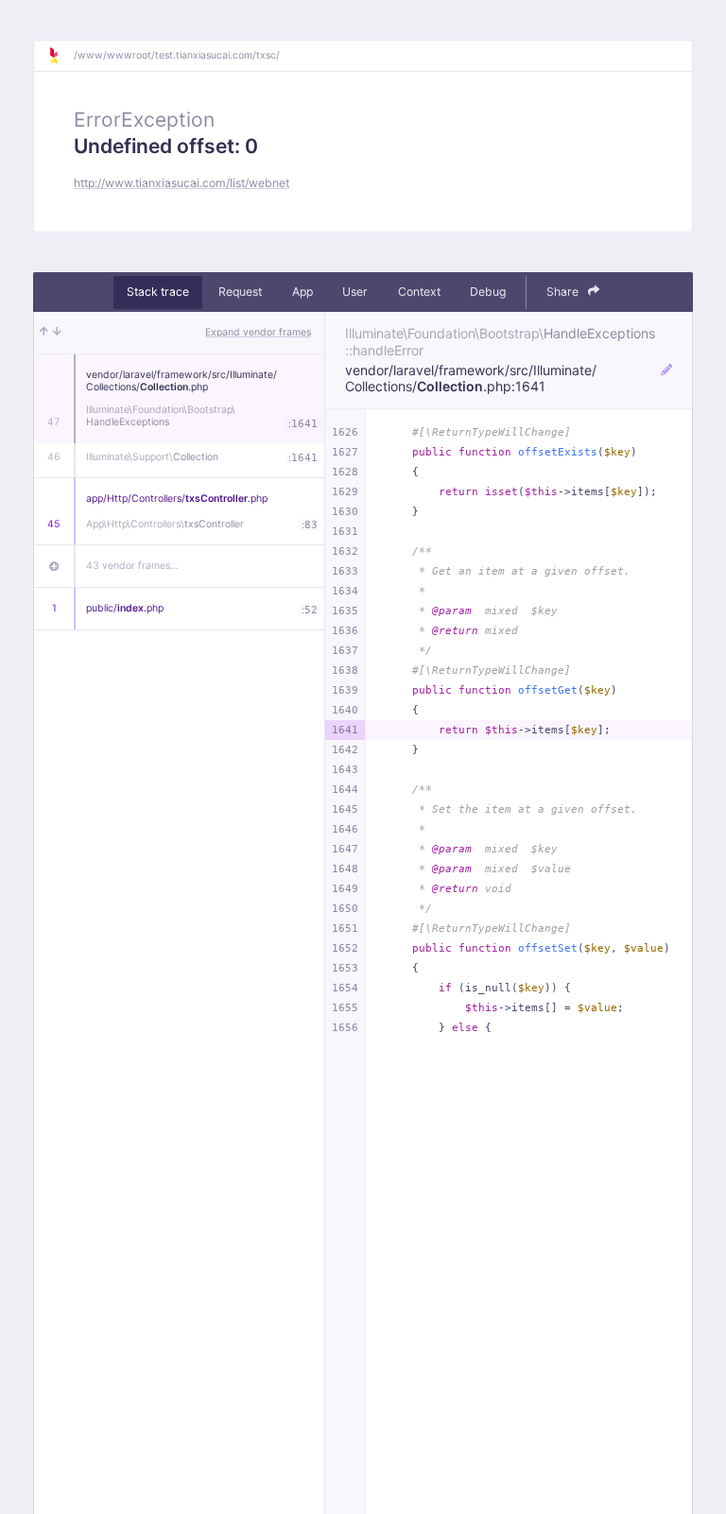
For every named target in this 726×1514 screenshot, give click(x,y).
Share (563, 291)
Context (419, 291)
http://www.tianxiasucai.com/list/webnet (181, 183)
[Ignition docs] (60, 55)
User (355, 291)
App (302, 291)
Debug (488, 291)
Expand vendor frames (258, 332)
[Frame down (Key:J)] (57, 332)
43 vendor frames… (132, 565)
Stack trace (158, 291)
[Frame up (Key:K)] (44, 332)
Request (240, 291)
